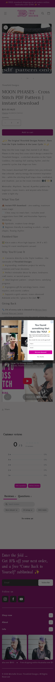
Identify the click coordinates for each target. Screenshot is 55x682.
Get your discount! (40, 352)
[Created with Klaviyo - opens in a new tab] (27, 361)
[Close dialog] (52, 322)
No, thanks (40, 357)
